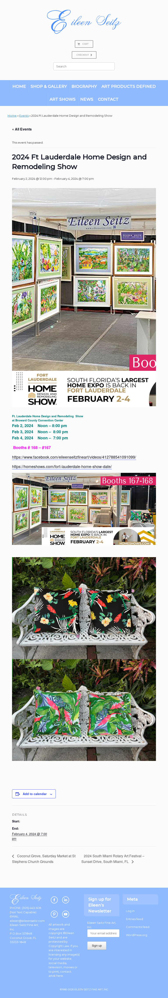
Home (19, 86)
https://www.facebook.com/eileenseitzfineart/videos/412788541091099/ (74, 457)
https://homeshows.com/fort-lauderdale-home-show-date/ (62, 466)
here (59, 975)
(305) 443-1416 (31, 908)
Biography (84, 86)
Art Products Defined (129, 86)
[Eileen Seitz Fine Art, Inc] (84, 22)
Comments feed (137, 927)
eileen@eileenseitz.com (27, 920)
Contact (108, 99)
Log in (130, 911)
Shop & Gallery (49, 86)
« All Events (22, 129)
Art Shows (63, 99)
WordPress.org (136, 935)
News (86, 99)
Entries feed (134, 919)
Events (24, 115)
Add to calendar (35, 794)
